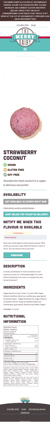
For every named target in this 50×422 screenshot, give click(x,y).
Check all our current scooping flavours (18, 208)
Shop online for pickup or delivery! (26, 214)
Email (33, 25)
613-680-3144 (22, 25)
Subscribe (17, 255)
